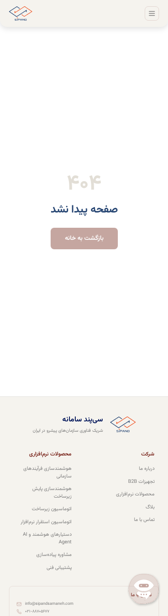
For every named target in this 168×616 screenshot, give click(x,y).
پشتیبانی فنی (59, 568)
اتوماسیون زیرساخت (52, 509)
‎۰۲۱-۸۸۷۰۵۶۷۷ (37, 612)
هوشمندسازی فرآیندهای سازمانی (47, 472)
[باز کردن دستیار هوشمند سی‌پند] (144, 590)
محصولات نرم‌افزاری (135, 494)
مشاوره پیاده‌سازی (54, 555)
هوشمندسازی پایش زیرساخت (52, 493)
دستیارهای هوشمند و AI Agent (47, 538)
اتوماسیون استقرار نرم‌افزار (46, 522)
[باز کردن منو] (152, 13)
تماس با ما (144, 520)
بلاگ (150, 507)
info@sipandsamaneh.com (49, 604)
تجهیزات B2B (141, 482)
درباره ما (147, 469)
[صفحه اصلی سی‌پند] (20, 13)
